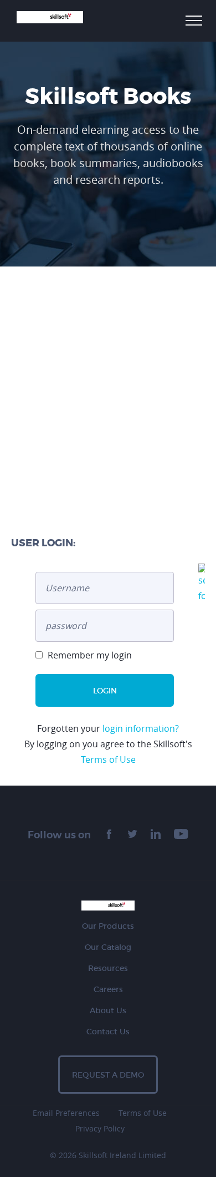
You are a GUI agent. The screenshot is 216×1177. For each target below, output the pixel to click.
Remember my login (88, 655)
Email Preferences (66, 1113)
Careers (108, 989)
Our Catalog (108, 947)
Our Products (108, 926)
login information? (140, 728)
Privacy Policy (100, 1128)
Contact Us (108, 1032)
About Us (108, 1010)
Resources (108, 968)
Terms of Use (108, 759)
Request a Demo (108, 1075)
